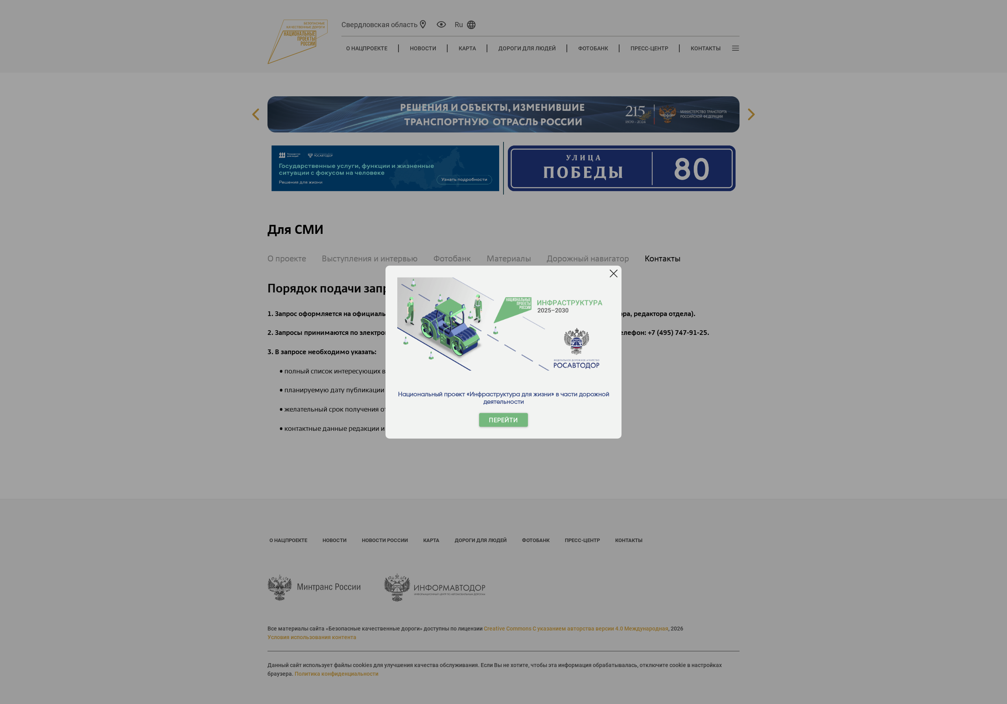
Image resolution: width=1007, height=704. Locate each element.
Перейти (503, 420)
